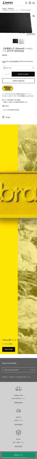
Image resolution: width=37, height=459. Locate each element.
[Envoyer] (32, 369)
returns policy (18, 446)
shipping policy (18, 402)
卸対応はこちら (18, 455)
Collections (10, 8)
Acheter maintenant (18, 81)
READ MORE (9, 349)
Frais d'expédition (14, 61)
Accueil (4, 8)
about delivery (18, 424)
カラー (4, 65)
